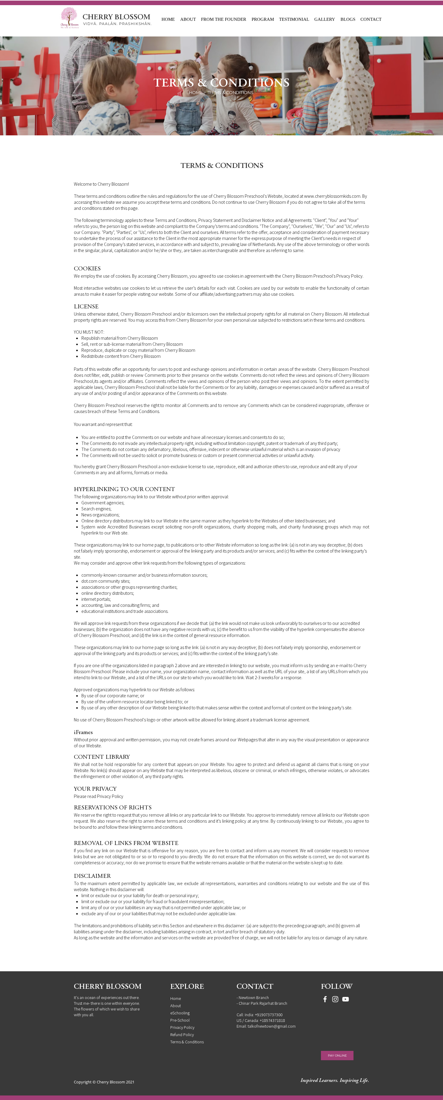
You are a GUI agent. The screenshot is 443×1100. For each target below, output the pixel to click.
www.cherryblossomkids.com (332, 196)
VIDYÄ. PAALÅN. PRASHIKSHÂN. (117, 23)
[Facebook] (325, 999)
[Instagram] (335, 999)
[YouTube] (345, 999)
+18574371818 (272, 1020)
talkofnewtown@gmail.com (272, 1026)
